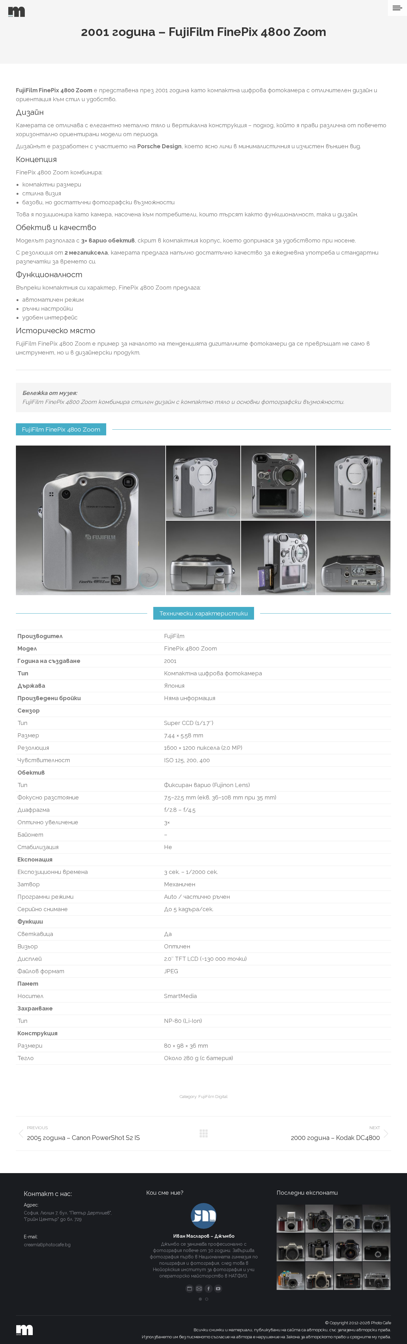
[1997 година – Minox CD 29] (376, 1247)
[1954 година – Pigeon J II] (348, 1219)
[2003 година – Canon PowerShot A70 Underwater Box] (291, 1276)
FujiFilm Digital (213, 1096)
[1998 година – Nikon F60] (319, 1276)
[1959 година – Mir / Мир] (376, 1276)
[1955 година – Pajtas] (319, 1247)
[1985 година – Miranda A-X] (348, 1276)
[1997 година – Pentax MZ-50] (291, 1247)
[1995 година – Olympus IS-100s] (348, 1247)
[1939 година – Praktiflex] (291, 1219)
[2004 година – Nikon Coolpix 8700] (319, 1219)
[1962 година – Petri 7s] (376, 1219)
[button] (200, 1299)
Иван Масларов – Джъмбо (203, 1236)
